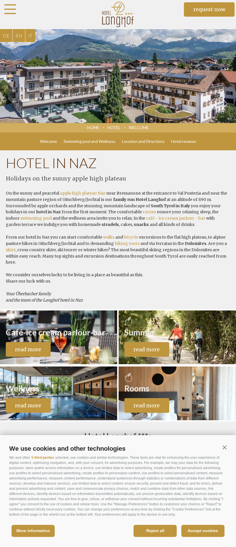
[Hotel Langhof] (118, 14)
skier (11, 249)
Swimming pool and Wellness (89, 141)
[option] (118, 76)
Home (93, 127)
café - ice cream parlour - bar (175, 218)
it (30, 35)
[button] (224, 447)
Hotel (114, 127)
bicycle (131, 237)
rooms (149, 211)
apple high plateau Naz (82, 193)
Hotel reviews (183, 141)
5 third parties (42, 458)
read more (28, 349)
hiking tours (127, 243)
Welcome (139, 127)
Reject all (155, 530)
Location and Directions (143, 141)
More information (33, 530)
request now (209, 9)
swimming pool (36, 218)
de (6, 35)
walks (109, 237)
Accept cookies (203, 530)
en (19, 35)
